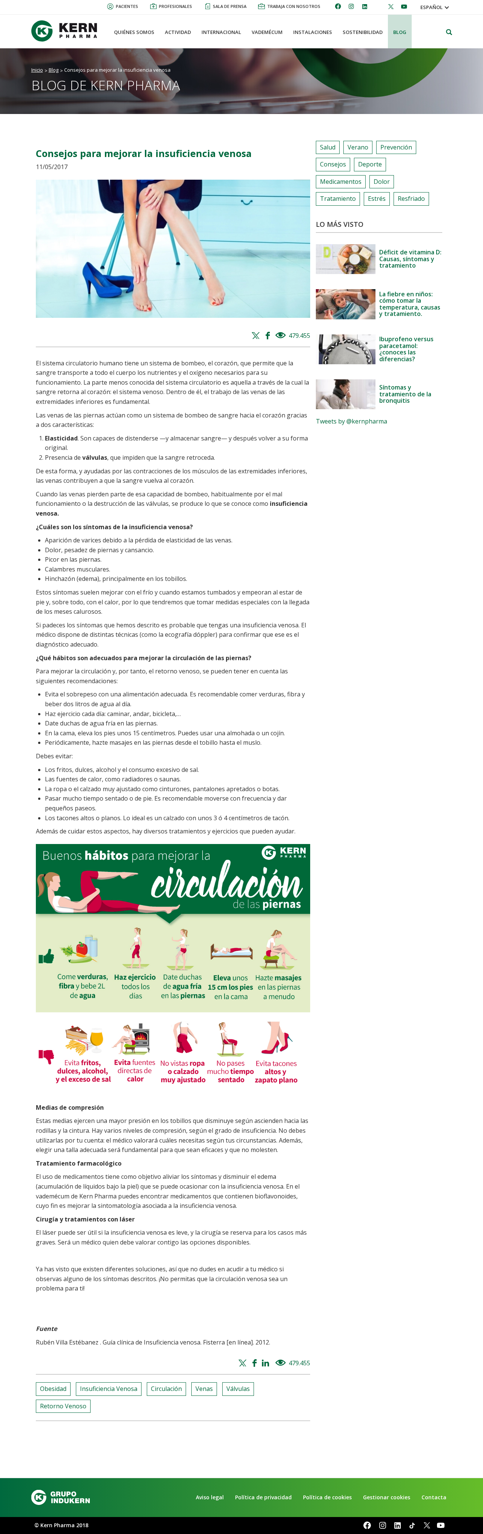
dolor (382, 181)
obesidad (53, 1389)
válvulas (238, 1389)
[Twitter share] (257, 336)
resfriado (411, 198)
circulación (166, 1389)
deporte (370, 164)
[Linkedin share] (266, 1363)
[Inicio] (67, 31)
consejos (333, 164)
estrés (377, 198)
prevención (396, 147)
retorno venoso (63, 1406)
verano (358, 147)
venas (204, 1389)
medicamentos (340, 181)
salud (327, 147)
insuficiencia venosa (108, 1389)
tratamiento (338, 198)
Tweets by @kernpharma (351, 421)
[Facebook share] (269, 336)
